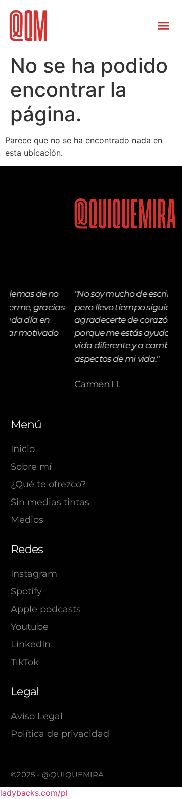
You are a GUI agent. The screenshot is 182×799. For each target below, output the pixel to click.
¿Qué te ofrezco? (48, 484)
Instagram (34, 573)
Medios (27, 519)
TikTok (25, 662)
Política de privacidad (60, 733)
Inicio (23, 449)
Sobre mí (31, 466)
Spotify (26, 591)
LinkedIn (31, 644)
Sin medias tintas (50, 502)
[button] (163, 25)
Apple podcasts (46, 609)
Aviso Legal (37, 716)
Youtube (30, 626)
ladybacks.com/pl (34, 793)
